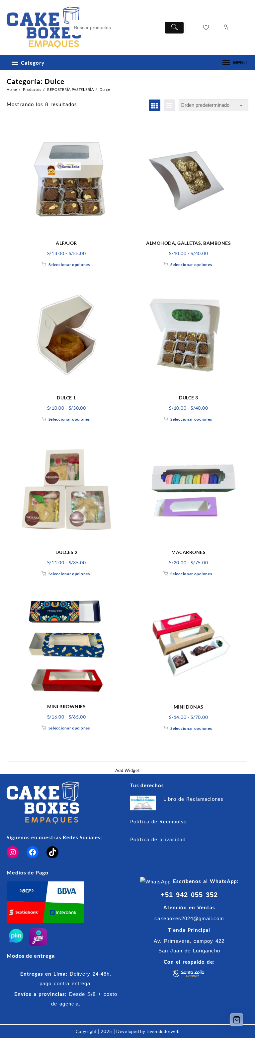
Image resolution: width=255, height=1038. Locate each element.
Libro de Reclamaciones (193, 799)
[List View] (169, 105)
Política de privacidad (158, 839)
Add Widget (127, 770)
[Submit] (174, 28)
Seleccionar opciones (69, 264)
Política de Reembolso (158, 821)
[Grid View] (154, 105)
